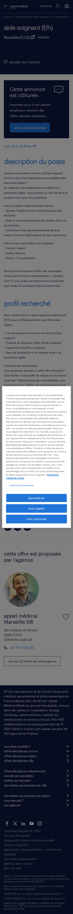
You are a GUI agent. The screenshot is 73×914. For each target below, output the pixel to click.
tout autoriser (36, 519)
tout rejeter (36, 508)
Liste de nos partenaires (21, 485)
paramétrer (36, 498)
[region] (36, 457)
